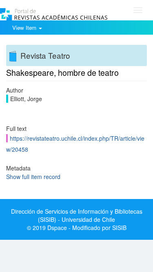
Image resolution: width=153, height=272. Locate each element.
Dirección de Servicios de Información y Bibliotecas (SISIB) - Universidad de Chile (76, 215)
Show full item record (33, 176)
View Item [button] (25, 27)
